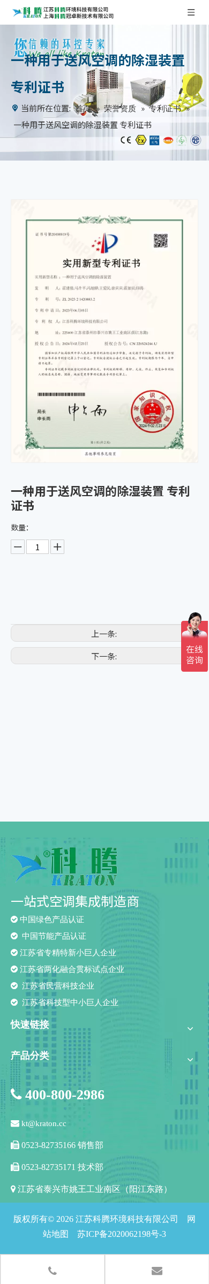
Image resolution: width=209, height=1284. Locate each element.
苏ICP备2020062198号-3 (121, 1234)
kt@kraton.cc (43, 1123)
